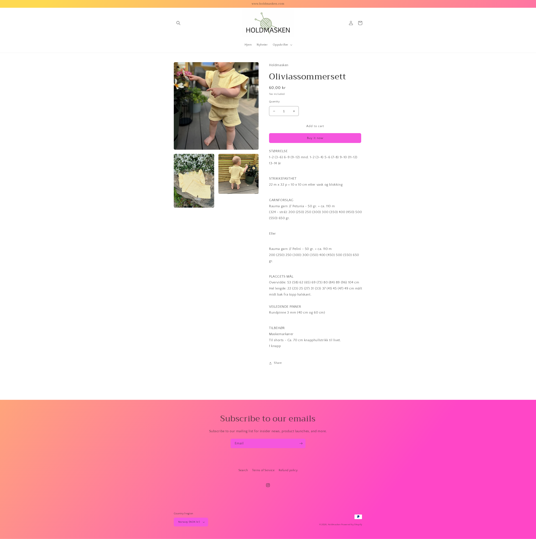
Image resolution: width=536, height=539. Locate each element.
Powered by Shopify (351, 525)
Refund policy (288, 470)
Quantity (274, 101)
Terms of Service (263, 470)
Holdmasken (334, 525)
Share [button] (278, 363)
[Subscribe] (300, 443)
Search (243, 470)
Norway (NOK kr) (189, 521)
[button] (178, 23)
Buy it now (315, 138)
